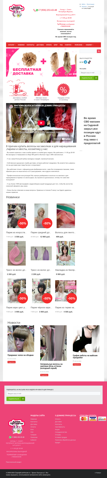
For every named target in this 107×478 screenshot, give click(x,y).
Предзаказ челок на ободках (21, 355)
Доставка (58, 422)
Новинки (34, 419)
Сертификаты (60, 427)
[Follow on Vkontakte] (80, 62)
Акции (57, 429)
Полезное (34, 437)
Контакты (58, 424)
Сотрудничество (61, 432)
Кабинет (34, 440)
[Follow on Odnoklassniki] (82, 62)
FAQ (32, 432)
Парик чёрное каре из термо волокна (50, 307)
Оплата (57, 419)
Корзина (84, 6)
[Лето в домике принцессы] (50, 74)
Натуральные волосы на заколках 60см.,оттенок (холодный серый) (51, 366)
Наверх (98, 473)
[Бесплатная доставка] (49, 74)
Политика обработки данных (65, 440)
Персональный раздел (13, 462)
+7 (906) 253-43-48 (17, 437)
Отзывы (58, 435)
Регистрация (90, 4)
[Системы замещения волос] (52, 74)
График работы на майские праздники (85, 356)
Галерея (33, 435)
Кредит (57, 443)
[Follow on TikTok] (89, 62)
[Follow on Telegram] (85, 62)
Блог (32, 429)
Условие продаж (61, 437)
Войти (84, 4)
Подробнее (11, 362)
